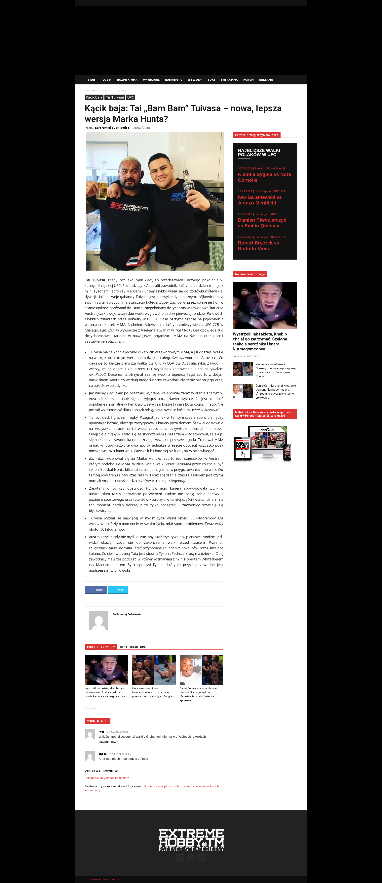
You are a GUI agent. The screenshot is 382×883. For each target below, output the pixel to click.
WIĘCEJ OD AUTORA (133, 647)
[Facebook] (282, 3)
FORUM (248, 79)
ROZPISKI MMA (127, 79)
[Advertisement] (191, 45)
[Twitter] (294, 3)
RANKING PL (173, 79)
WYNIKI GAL (151, 79)
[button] (292, 79)
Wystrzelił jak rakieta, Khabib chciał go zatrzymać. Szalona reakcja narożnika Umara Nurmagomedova (105, 692)
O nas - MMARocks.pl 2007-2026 (103, 879)
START (92, 79)
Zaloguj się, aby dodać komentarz (107, 777)
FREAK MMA (229, 79)
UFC (130, 97)
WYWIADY (195, 79)
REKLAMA (266, 79)
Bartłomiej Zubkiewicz (112, 127)
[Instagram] (288, 3)
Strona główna (92, 90)
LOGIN (107, 79)
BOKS (211, 79)
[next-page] (93, 706)
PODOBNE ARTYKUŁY (101, 647)
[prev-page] (87, 706)
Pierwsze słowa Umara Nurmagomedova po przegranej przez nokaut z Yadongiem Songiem (153, 692)
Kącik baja (108, 90)
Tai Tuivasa (115, 97)
